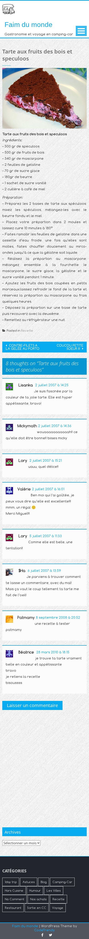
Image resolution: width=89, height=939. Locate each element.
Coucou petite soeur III (70, 346)
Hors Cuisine (14, 890)
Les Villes (54, 890)
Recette (27, 330)
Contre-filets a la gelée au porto (22, 346)
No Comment (14, 899)
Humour (35, 890)
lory (22, 460)
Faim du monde (28, 24)
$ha (21, 570)
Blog (44, 882)
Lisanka (25, 385)
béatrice (26, 652)
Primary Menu (81, 31)
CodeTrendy (44, 930)
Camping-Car (62, 882)
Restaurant (13, 908)
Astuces (29, 882)
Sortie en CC (36, 908)
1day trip (11, 882)
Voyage (57, 908)
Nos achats (38, 899)
